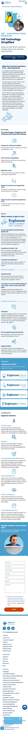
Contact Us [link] (6, 638)
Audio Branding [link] (7, 708)
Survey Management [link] (9, 704)
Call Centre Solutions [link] (9, 674)
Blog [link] (4, 665)
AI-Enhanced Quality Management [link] (13, 682)
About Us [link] (5, 661)
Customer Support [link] (8, 640)
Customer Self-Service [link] (16, 6)
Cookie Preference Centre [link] (8, 729)
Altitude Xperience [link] (8, 691)
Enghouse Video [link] (7, 646)
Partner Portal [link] (7, 651)
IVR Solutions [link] (6, 715)
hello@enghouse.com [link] (12, 632)
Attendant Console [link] (8, 697)
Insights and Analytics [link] (9, 684)
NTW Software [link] (7, 695)
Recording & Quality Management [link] (13, 676)
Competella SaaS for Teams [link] (11, 693)
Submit (14, 609)
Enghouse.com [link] (7, 644)
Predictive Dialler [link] (7, 713)
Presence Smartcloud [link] (9, 689)
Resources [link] (6, 663)
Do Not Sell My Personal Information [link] (11, 727)
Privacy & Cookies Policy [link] (8, 724)
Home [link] (3, 6)
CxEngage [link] (6, 671)
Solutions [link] (5, 657)
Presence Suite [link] (7, 687)
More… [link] (25, 433)
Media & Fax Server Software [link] (11, 700)
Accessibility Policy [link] (7, 726)
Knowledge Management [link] (10, 706)
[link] (2, 728)
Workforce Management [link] (10, 702)
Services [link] (5, 659)
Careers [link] (5, 642)
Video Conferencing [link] (9, 710)
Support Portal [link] (7, 648)
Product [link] (8, 6)
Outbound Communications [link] (11, 680)
